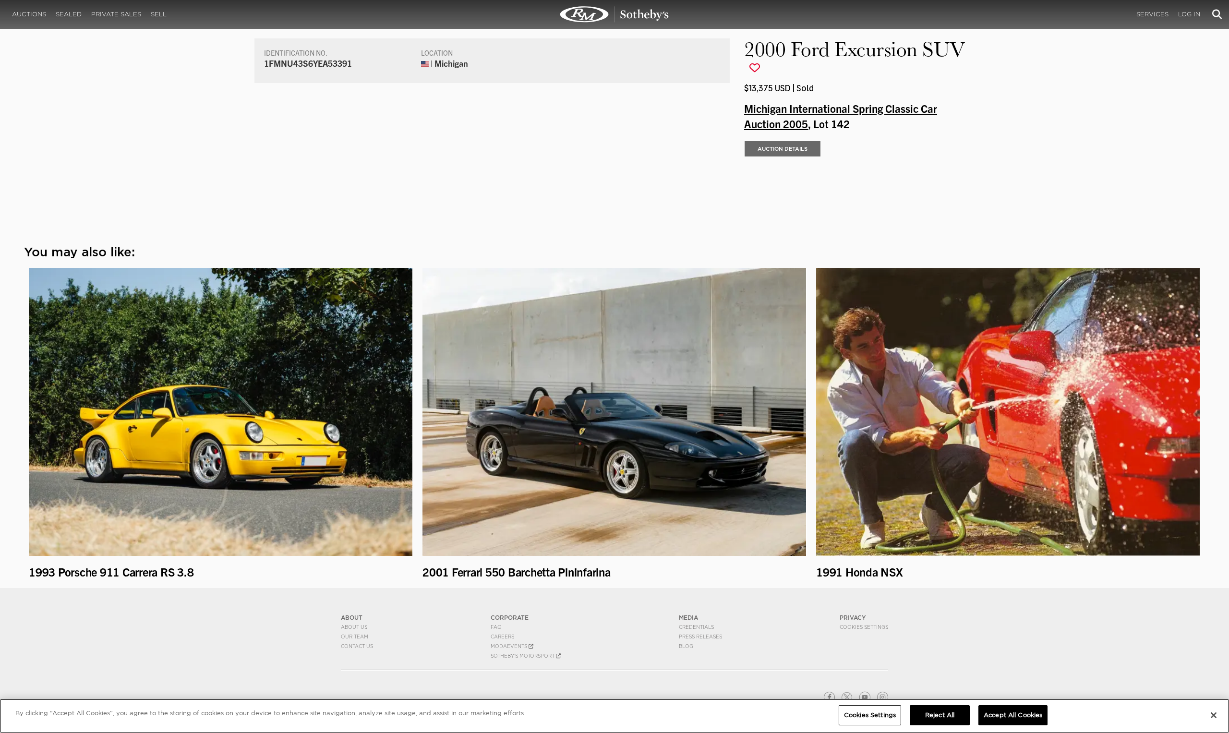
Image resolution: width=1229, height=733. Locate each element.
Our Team (354, 636)
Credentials (696, 627)
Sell (159, 14)
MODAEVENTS (510, 646)
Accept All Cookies (1013, 715)
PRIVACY (853, 617)
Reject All (939, 715)
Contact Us (357, 646)
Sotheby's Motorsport (523, 656)
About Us (354, 627)
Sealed (69, 14)
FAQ (496, 627)
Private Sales (116, 14)
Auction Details (782, 148)
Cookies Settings (864, 627)
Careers (502, 636)
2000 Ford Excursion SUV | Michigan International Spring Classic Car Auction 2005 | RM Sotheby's (614, 14)
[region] (614, 716)
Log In (1189, 14)
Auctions (29, 14)
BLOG (686, 646)
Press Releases (700, 636)
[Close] (1213, 715)
